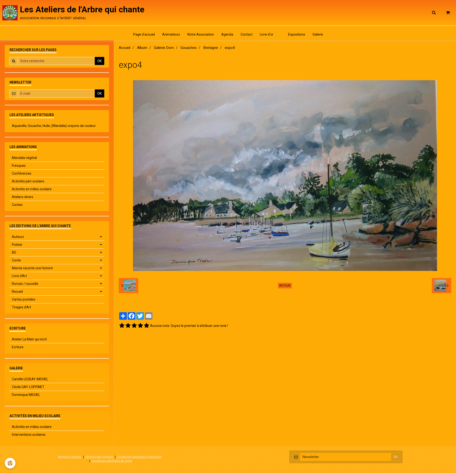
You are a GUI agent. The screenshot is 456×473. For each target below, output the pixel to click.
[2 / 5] (128, 326)
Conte (16, 260)
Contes (17, 205)
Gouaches (188, 48)
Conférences (21, 173)
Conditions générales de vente (111, 461)
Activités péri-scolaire (28, 181)
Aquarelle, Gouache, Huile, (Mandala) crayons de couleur (54, 126)
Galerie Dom (164, 48)
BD (14, 252)
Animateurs (171, 34)
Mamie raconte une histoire (32, 268)
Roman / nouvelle (25, 284)
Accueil (124, 48)
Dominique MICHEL (26, 395)
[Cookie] (10, 463)
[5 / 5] (146, 326)
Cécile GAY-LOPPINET (28, 387)
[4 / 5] (140, 326)
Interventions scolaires (29, 434)
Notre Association (200, 34)
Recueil (17, 291)
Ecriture (18, 347)
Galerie (318, 34)
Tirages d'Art (21, 307)
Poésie (17, 244)
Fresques (19, 165)
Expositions (296, 34)
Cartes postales (23, 299)
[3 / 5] (134, 326)
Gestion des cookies (99, 457)
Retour (284, 285)
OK (99, 61)
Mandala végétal (24, 158)
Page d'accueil (144, 34)
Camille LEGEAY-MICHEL (30, 379)
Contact (246, 34)
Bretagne (210, 48)
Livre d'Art (19, 276)
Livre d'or (266, 34)
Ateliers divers (22, 197)
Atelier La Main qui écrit (29, 339)
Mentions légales (69, 457)
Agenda (227, 34)
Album (142, 48)
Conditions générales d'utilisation (139, 457)
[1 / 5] (121, 326)
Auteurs (18, 237)
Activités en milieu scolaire (32, 189)
